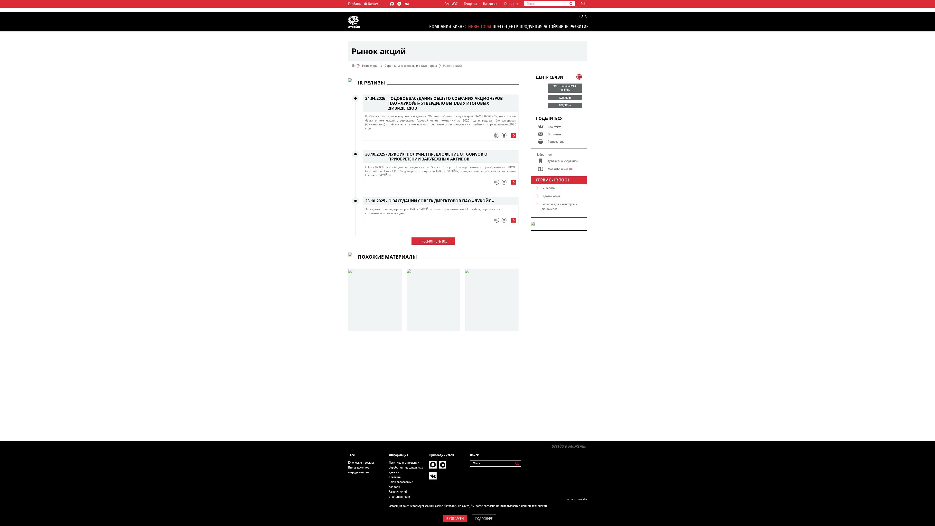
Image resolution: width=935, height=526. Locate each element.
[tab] (440, 136)
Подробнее (484, 519)
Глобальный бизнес (363, 4)
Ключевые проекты (361, 463)
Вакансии (490, 4)
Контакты (511, 4)
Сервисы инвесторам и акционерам (410, 66)
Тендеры (470, 4)
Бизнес (459, 26)
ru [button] (583, 4)
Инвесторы (479, 26)
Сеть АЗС (451, 4)
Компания (440, 26)
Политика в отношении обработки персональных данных (406, 467)
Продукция (531, 26)
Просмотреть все (433, 241)
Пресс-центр (505, 26)
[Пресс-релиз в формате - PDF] (504, 135)
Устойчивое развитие (566, 26)
